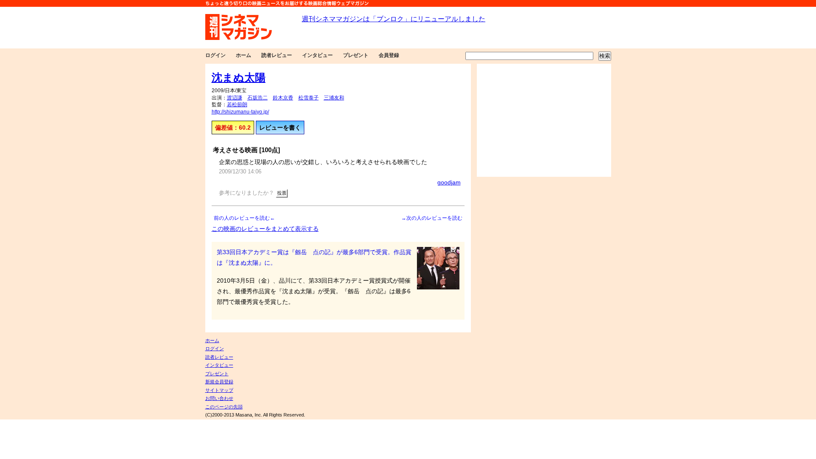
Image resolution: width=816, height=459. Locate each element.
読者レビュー (276, 55)
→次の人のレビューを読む (431, 218)
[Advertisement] (544, 120)
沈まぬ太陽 (239, 77)
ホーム (243, 55)
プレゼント (355, 55)
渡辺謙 (234, 98)
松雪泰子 (308, 98)
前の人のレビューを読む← (244, 218)
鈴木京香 (283, 98)
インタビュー (317, 55)
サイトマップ (219, 390)
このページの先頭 (224, 406)
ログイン (215, 55)
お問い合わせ (219, 398)
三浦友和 (334, 98)
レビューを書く (280, 127)
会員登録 (389, 55)
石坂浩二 (257, 98)
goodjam (449, 182)
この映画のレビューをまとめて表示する (265, 228)
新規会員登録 (219, 381)
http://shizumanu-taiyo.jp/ (240, 112)
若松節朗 (237, 105)
